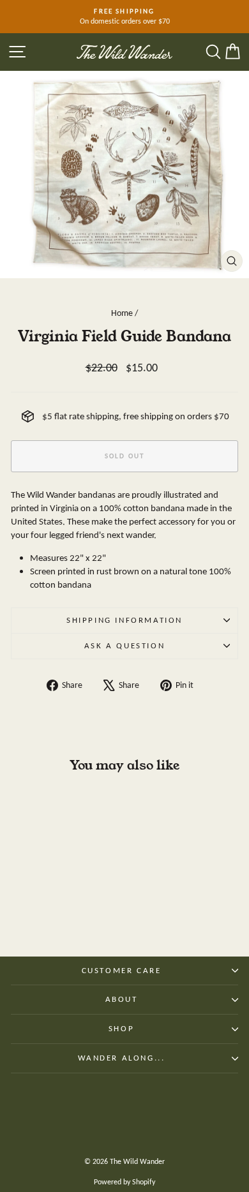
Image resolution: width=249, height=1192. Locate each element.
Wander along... (121, 1057)
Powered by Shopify (124, 1181)
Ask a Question (124, 645)
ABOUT (121, 999)
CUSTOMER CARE (122, 970)
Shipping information (124, 620)
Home (122, 313)
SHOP (121, 1028)
